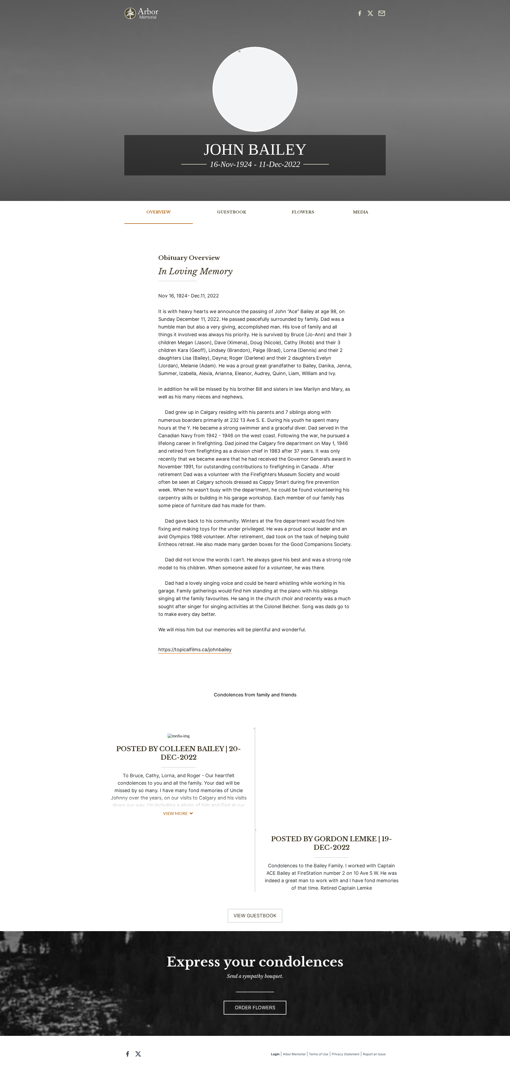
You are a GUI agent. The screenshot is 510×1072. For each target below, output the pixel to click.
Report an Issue (374, 1054)
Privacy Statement (345, 1054)
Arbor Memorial (294, 1054)
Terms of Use (318, 1054)
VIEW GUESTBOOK (255, 915)
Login (275, 1054)
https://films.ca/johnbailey (195, 649)
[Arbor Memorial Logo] (141, 13)
